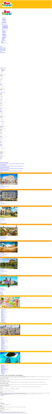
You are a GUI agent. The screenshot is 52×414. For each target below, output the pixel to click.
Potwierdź (1, 144)
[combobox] (2, 104)
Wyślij (0, 406)
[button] (4, 93)
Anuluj (0, 84)
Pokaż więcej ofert (3, 321)
